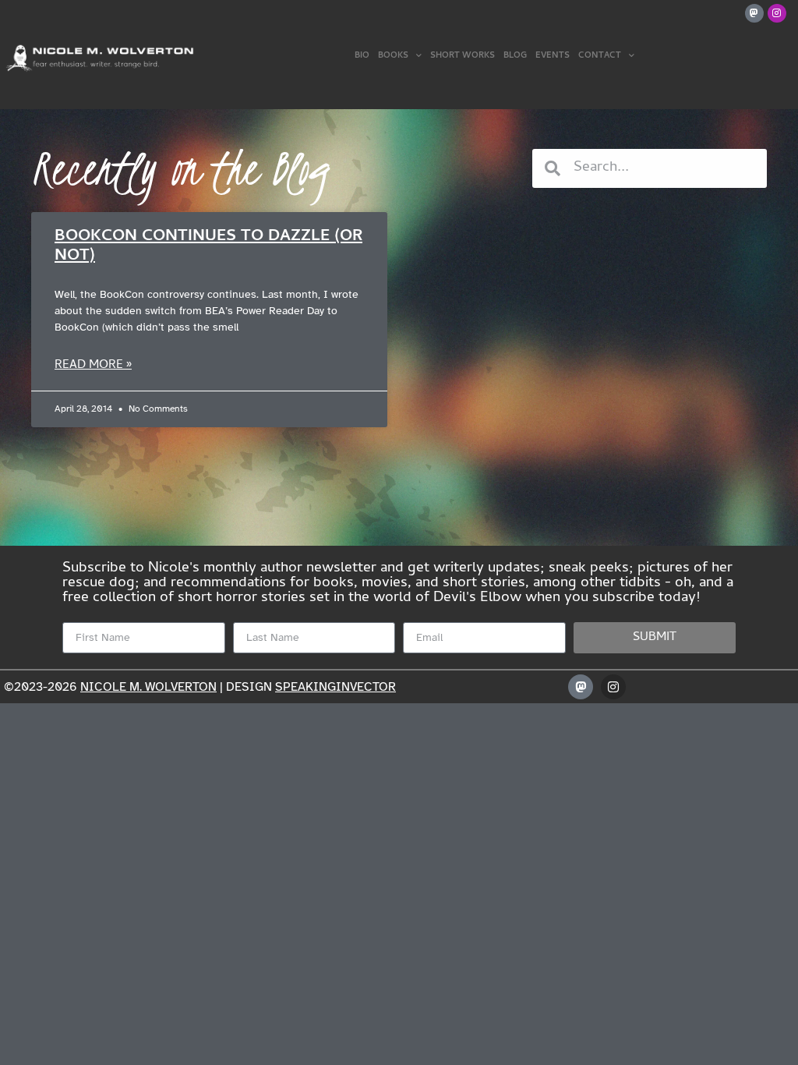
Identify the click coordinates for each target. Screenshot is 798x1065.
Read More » (93, 365)
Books (393, 56)
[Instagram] (777, 13)
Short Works (462, 56)
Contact (599, 56)
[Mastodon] (754, 13)
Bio (362, 56)
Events (552, 56)
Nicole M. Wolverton (148, 687)
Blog (515, 56)
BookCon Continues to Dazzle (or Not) (208, 247)
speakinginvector (335, 687)
